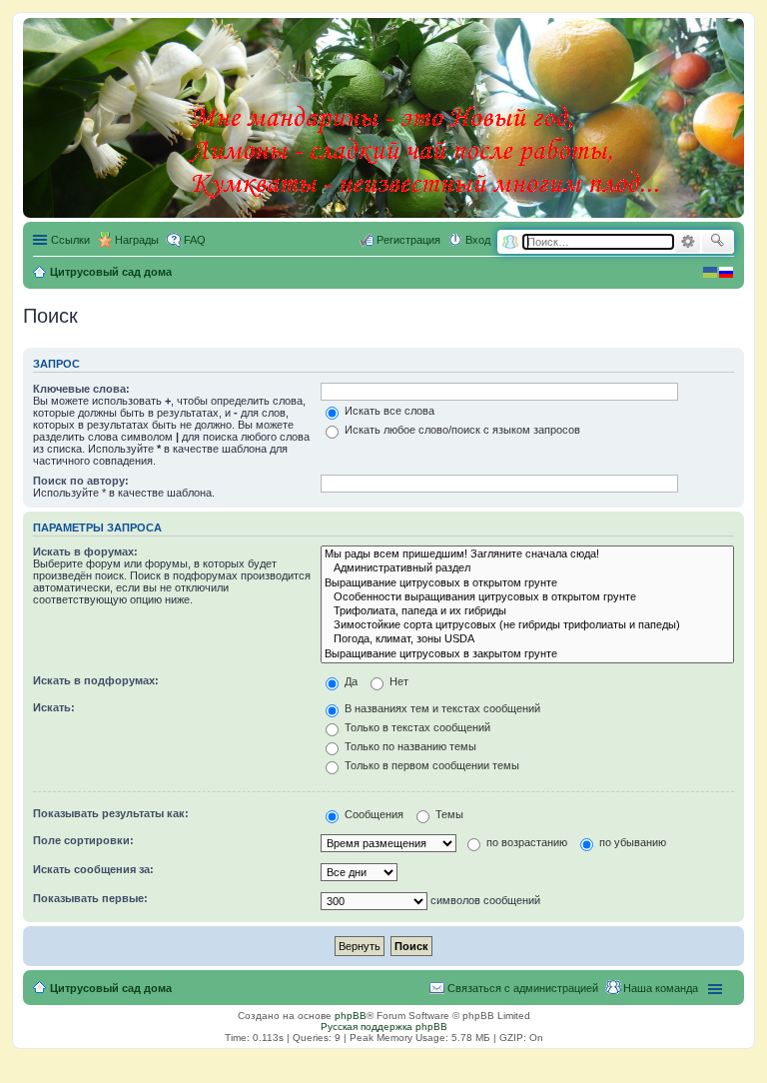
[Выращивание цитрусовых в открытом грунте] (527, 583)
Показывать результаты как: (111, 813)
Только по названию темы (409, 746)
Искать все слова (388, 411)
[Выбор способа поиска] (509, 242)
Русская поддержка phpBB (384, 1026)
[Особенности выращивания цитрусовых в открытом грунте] (527, 597)
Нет (397, 681)
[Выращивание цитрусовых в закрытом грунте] (527, 654)
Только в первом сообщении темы (430, 765)
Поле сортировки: (83, 840)
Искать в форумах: (85, 551)
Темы (447, 814)
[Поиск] (717, 242)
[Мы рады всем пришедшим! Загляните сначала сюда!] (527, 554)
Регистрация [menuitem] (408, 240)
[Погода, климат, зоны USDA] (527, 639)
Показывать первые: (90, 898)
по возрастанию (525, 842)
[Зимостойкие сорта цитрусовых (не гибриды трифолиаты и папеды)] (527, 625)
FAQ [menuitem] (195, 240)
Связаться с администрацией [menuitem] (522, 988)
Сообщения (372, 814)
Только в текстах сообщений (416, 727)
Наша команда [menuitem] (660, 988)
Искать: (54, 707)
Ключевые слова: (81, 389)
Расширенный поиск (687, 242)
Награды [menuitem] (137, 240)
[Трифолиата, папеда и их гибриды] (527, 611)
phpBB (351, 1015)
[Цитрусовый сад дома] (426, 114)
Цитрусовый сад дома (111, 988)
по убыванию (631, 842)
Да (350, 681)
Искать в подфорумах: (96, 680)
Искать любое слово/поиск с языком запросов (461, 430)
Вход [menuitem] (477, 240)
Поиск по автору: (81, 481)
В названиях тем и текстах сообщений (441, 708)
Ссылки (70, 240)
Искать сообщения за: (93, 869)
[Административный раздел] (527, 568)
